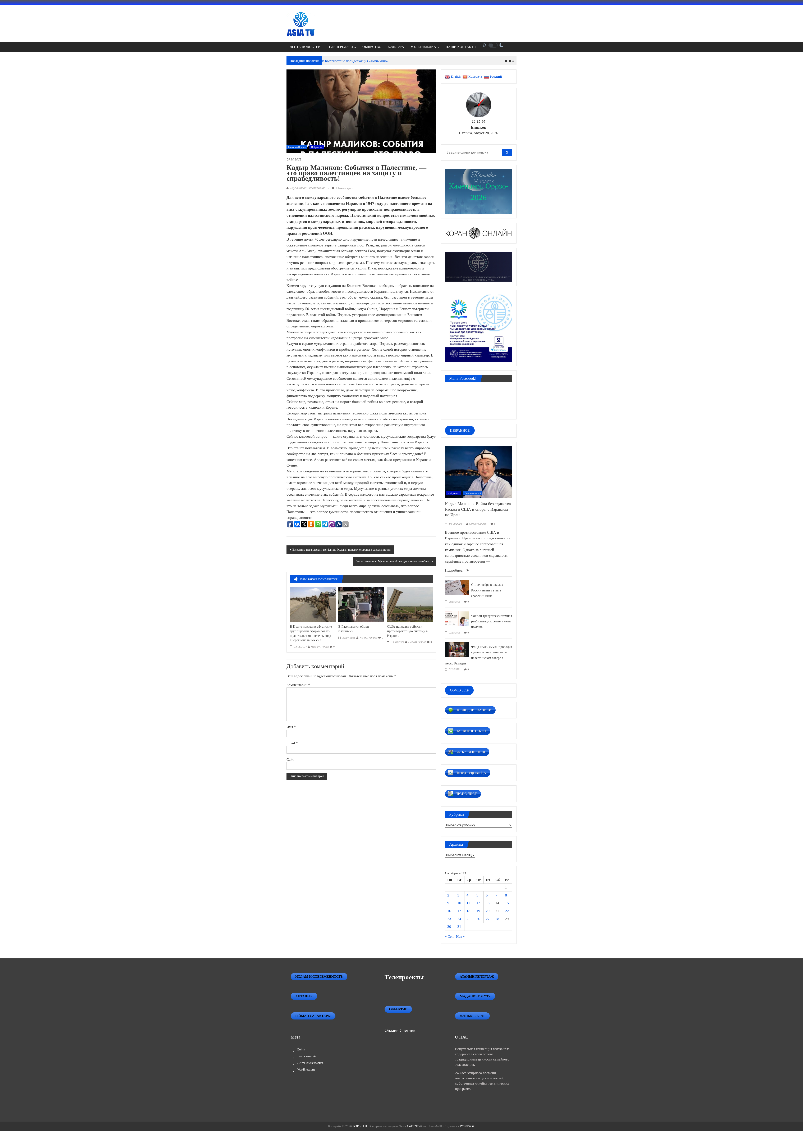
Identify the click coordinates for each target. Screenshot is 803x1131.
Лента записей (306, 1056)
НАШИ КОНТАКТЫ (461, 47)
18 (468, 911)
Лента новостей (473, 493)
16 (449, 911)
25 (468, 919)
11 (468, 903)
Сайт (290, 759)
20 (488, 911)
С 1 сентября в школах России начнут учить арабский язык (487, 590)
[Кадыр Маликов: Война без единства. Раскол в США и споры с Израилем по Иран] (478, 471)
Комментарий (298, 685)
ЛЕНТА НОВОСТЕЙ (305, 47)
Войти (301, 1049)
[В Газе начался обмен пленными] (361, 604)
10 (459, 903)
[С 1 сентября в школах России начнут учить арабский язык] (457, 587)
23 (449, 919)
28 (497, 919)
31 (459, 927)
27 (488, 919)
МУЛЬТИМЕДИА (423, 47)
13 (488, 903)
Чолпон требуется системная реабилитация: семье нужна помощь (491, 621)
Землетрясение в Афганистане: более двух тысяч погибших (393, 561)
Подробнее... (456, 570)
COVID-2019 (459, 690)
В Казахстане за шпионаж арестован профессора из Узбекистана (371, 61)
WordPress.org (306, 1069)
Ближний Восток (297, 147)
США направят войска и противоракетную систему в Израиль (407, 631)
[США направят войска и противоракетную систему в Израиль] (410, 604)
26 (478, 919)
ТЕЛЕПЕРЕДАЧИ (340, 47)
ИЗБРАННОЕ (460, 430)
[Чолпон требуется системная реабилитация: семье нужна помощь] (457, 618)
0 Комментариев (344, 188)
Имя (291, 727)
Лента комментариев (310, 1062)
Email (292, 743)
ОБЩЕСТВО (371, 47)
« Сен (449, 937)
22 (507, 911)
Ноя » (460, 937)
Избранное (316, 147)
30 (449, 927)
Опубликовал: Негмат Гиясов (308, 188)
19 (478, 911)
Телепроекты (404, 977)
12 (478, 903)
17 (459, 911)
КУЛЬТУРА (396, 47)
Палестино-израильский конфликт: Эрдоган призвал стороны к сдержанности (341, 549)
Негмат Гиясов (320, 646)
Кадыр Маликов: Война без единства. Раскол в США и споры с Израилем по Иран (478, 509)
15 (507, 903)
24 (459, 919)
